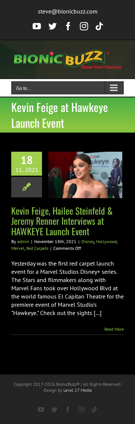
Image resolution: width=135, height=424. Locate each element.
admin (23, 241)
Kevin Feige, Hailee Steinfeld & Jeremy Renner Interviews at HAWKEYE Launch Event (62, 220)
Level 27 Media (77, 390)
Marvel (17, 248)
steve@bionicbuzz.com (68, 11)
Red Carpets (37, 248)
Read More (114, 329)
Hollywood (106, 241)
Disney (87, 241)
